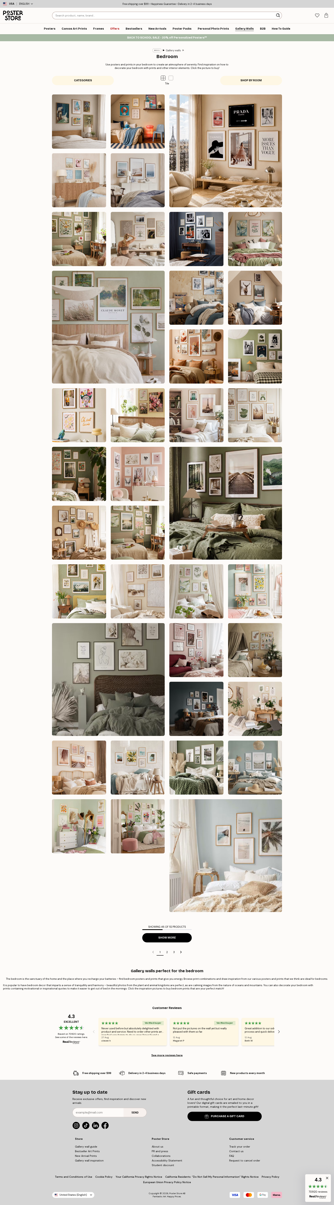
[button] (171, 78)
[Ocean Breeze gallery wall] (138, 180)
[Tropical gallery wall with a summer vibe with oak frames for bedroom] (225, 855)
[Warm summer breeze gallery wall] (79, 533)
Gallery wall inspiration (89, 1160)
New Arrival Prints (86, 1156)
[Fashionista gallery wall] (225, 150)
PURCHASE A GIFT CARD (227, 1116)
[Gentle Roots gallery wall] (79, 239)
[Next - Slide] (279, 1032)
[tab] (317, 15)
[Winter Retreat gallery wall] (196, 298)
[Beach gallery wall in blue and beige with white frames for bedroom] (255, 768)
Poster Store (175, 1193)
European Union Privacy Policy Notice (167, 1182)
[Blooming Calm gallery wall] (255, 239)
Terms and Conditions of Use (73, 1176)
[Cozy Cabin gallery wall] (255, 298)
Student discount (163, 1165)
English (24, 3)
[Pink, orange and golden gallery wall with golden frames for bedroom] (79, 826)
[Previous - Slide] (94, 1032)
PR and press (160, 1151)
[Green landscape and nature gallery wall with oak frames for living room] (196, 768)
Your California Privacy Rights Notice (139, 1176)
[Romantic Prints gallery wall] (138, 474)
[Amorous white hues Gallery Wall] (108, 679)
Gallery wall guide (86, 1146)
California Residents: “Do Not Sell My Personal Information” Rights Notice (212, 1176)
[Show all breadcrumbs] (157, 50)
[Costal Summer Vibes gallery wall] (79, 180)
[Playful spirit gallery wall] (79, 415)
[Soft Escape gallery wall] (108, 327)
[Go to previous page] (153, 952)
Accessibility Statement (167, 1160)
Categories (83, 80)
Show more (167, 937)
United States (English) (73, 1194)
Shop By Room (251, 80)
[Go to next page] (180, 952)
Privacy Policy (270, 1176)
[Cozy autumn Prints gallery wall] (225, 503)
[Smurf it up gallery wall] (138, 121)
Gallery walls (173, 50)
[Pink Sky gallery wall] (196, 415)
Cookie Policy (103, 1176)
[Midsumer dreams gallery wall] (138, 533)
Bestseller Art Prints (87, 1151)
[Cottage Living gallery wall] (79, 591)
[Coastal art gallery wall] (138, 591)
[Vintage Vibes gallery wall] (255, 356)
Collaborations (161, 1156)
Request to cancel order (244, 1160)
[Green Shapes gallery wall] (255, 415)
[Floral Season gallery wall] (138, 415)
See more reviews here (167, 1055)
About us (157, 1146)
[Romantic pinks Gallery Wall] (196, 650)
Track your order (239, 1146)
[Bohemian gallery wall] (196, 356)
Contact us (236, 1151)
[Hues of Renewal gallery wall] (196, 591)
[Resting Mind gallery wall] (138, 239)
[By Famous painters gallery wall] (79, 121)
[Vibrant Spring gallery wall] (255, 591)
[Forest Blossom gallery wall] (79, 474)
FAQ (231, 1156)
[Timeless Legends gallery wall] (196, 239)
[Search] (278, 15)
